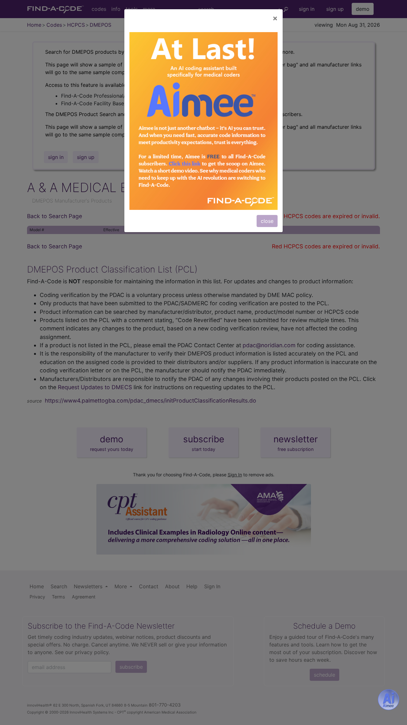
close (267, 221)
